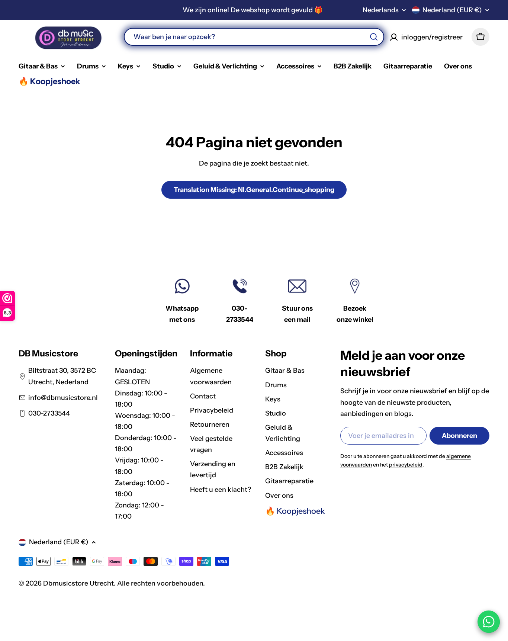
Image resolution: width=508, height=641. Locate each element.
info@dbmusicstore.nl (63, 398)
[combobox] (254, 37)
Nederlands (381, 10)
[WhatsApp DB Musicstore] (489, 621)
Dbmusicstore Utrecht (78, 583)
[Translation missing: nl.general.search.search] (373, 36)
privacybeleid (405, 464)
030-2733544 (49, 413)
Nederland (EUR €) (452, 10)
